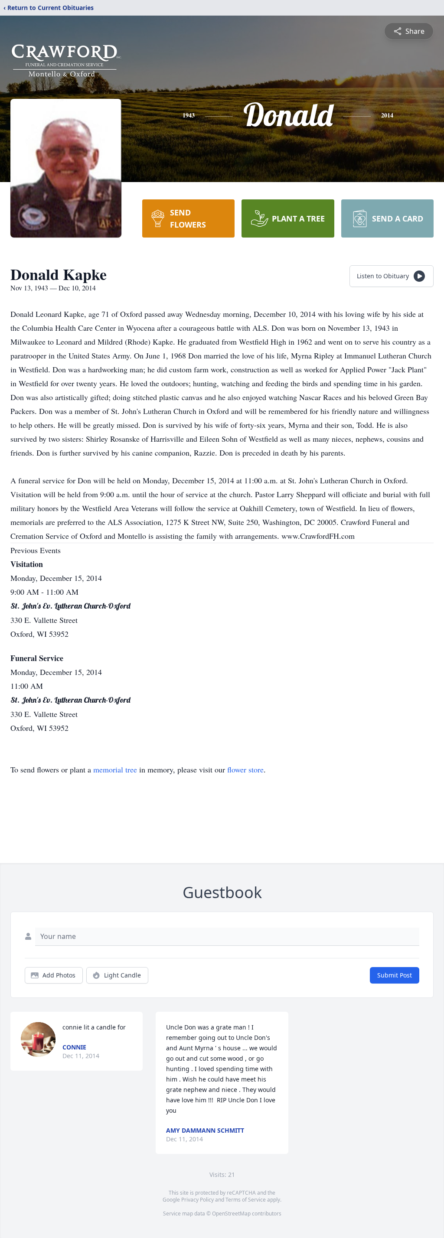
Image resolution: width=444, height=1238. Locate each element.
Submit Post (394, 975)
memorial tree (115, 769)
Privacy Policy (197, 1199)
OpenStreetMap (231, 1213)
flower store (245, 769)
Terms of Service (245, 1199)
